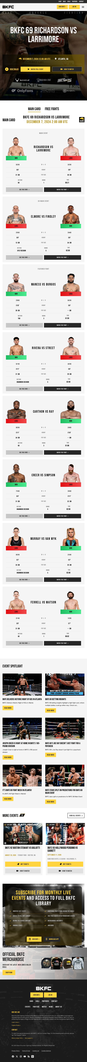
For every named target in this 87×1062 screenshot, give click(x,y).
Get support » (29, 1038)
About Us (58, 1007)
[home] (8, 7)
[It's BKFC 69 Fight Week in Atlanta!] (22, 776)
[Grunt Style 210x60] (47, 91)
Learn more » (15, 1022)
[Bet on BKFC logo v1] (64, 80)
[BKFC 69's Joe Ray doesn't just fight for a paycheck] (64, 729)
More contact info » (17, 1038)
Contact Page (46, 1033)
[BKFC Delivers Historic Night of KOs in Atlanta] (22, 685)
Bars (31, 1001)
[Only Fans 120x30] (22, 91)
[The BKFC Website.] (43, 988)
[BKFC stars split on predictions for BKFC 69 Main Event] (64, 776)
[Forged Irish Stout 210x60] (43, 80)
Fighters (36, 1007)
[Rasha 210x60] (69, 91)
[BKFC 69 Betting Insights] (64, 685)
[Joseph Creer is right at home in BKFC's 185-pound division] (22, 729)
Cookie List (35, 1051)
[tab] (34, 109)
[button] (83, 7)
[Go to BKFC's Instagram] (21, 1056)
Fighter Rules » (16, 1025)
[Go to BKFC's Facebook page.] (13, 1056)
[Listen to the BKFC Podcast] (32, 1056)
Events (27, 1007)
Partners (45, 1001)
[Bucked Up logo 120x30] (22, 80)
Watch (44, 1007)
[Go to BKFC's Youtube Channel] (24, 1056)
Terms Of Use (26, 1051)
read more (8, 708)
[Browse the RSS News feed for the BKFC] (28, 1056)
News (51, 1007)
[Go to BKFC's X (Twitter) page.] (17, 1056)
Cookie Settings (46, 1051)
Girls (37, 1001)
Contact (54, 1001)
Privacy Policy (16, 1051)
